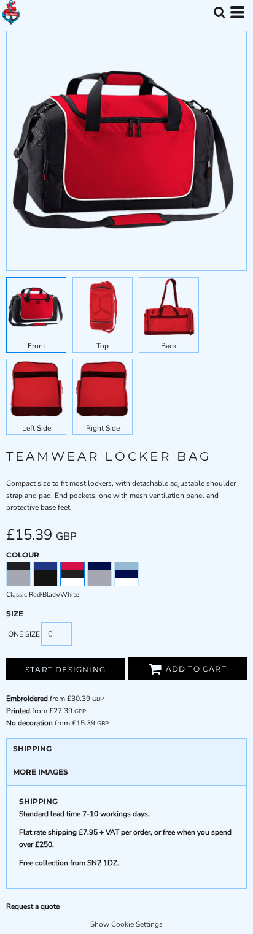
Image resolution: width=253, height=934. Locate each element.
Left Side (36, 428)
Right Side (103, 428)
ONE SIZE (24, 634)
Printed (18, 711)
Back (169, 346)
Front (36, 346)
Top (102, 346)
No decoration (29, 723)
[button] (219, 12)
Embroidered (27, 698)
